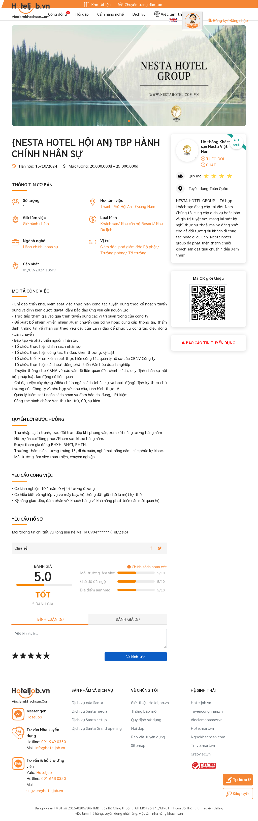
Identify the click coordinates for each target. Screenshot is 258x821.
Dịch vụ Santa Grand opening (97, 728)
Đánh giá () (128, 619)
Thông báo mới (144, 711)
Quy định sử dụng (146, 719)
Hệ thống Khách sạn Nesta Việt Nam (216, 146)
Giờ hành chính (36, 223)
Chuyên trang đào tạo (143, 4)
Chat (210, 164)
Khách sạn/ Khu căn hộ (120, 223)
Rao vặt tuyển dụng (148, 736)
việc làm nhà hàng (89, 813)
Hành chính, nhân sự (40, 246)
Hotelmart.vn (202, 728)
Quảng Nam (145, 206)
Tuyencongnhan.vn (207, 711)
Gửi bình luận (135, 656)
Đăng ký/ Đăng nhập (230, 20)
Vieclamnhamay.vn (206, 719)
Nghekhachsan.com (208, 736)
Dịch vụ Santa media (89, 711)
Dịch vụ (139, 14)
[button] (129, 121)
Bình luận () (50, 619)
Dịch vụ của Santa (87, 702)
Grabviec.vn (201, 753)
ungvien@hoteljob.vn (44, 790)
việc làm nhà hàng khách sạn (161, 813)
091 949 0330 (53, 741)
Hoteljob (34, 716)
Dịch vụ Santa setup (89, 719)
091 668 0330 (53, 778)
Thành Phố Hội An (116, 206)
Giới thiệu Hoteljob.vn (150, 702)
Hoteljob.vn (201, 702)
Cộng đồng (57, 14)
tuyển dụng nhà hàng (121, 813)
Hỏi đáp (82, 14)
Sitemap (138, 745)
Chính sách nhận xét (149, 566)
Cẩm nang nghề (110, 14)
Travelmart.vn (203, 745)
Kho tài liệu (100, 4)
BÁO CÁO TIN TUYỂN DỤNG (210, 342)
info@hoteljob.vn (50, 747)
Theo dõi (214, 158)
